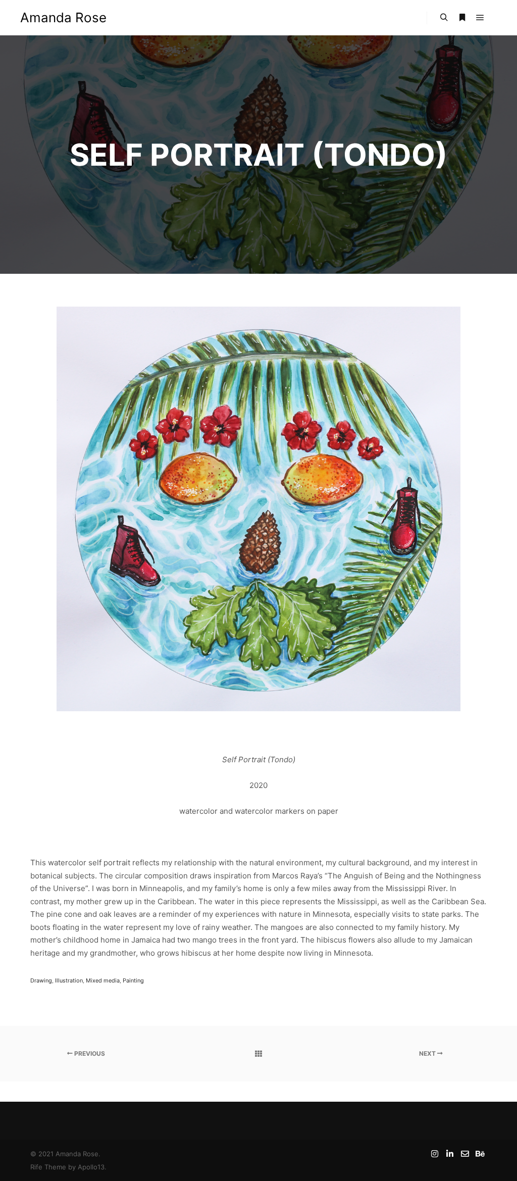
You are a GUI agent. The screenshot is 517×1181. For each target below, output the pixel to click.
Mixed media (103, 980)
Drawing (41, 980)
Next (428, 1053)
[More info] (462, 17)
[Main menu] (480, 17)
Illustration (69, 980)
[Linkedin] (449, 1153)
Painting (133, 980)
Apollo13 (91, 1167)
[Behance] (480, 1153)
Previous (89, 1053)
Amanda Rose (63, 17)
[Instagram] (434, 1153)
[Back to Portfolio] (258, 1053)
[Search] (444, 17)
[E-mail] (465, 1153)
